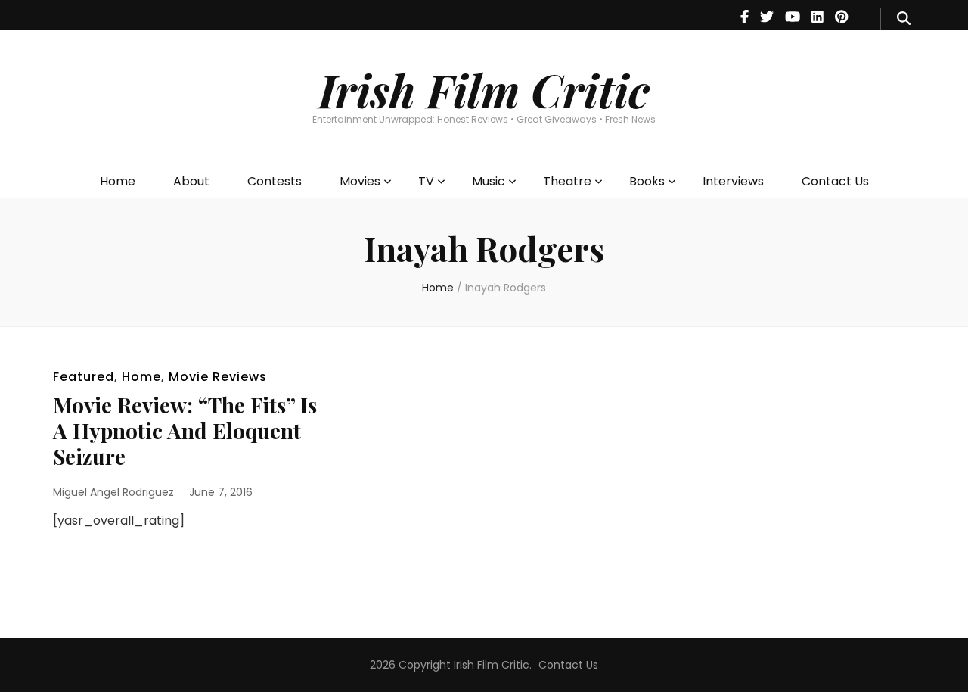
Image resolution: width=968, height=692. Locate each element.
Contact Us (835, 181)
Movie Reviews (218, 376)
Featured (83, 376)
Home (117, 181)
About (191, 181)
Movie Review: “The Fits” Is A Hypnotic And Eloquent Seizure (185, 430)
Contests (274, 181)
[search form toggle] (904, 19)
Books (647, 181)
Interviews (733, 181)
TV (426, 181)
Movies (360, 181)
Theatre (567, 181)
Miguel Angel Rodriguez (113, 492)
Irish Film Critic (484, 89)
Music (488, 181)
